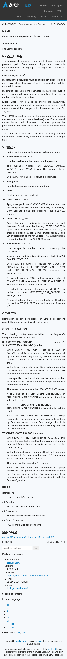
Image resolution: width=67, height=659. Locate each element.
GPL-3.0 (52, 649)
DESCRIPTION (12, 55)
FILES (6, 487)
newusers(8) (20, 537)
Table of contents (13, 593)
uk (8, 620)
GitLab (18, 16)
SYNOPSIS (9, 43)
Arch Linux (17, 5)
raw (23, 632)
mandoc (39, 641)
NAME (6, 31)
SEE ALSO (9, 531)
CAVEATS (9, 313)
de (8, 604)
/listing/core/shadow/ (17, 588)
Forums (48, 11)
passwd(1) (7, 537)
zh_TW (10, 627)
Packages (56, 5)
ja (8, 614)
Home (43, 5)
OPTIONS (8, 146)
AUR (43, 16)
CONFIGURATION (14, 329)
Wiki (59, 11)
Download (56, 16)
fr (7, 608)
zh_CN (10, 624)
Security (31, 16)
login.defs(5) (34, 537)
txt (19, 632)
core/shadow (13, 562)
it (7, 611)
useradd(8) (48, 537)
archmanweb (22, 641)
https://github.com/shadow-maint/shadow (28, 575)
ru (8, 617)
